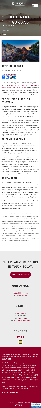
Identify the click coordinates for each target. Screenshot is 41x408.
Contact (4, 34)
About (4, 16)
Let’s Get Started (20, 275)
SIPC (9, 359)
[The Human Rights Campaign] (20, 342)
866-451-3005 (22, 318)
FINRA (4, 359)
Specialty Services (8, 25)
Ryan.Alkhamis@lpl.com (21, 320)
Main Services (6, 21)
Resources (5, 30)
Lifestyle (13, 74)
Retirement (6, 74)
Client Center (6, 39)
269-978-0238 (21, 313)
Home (4, 12)
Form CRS (14, 392)
